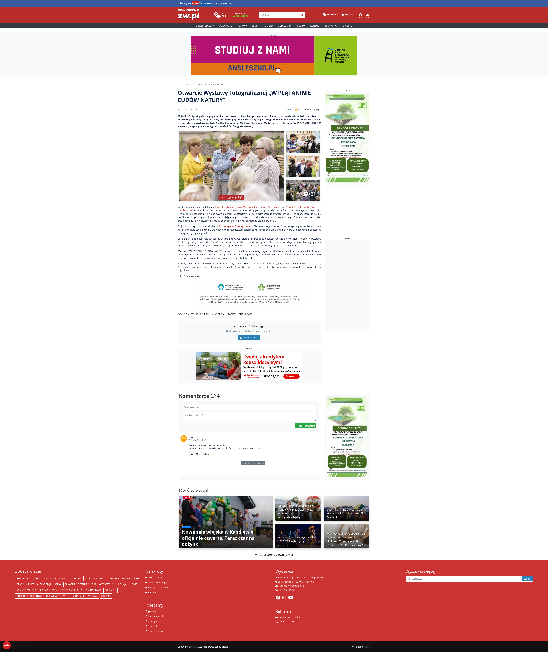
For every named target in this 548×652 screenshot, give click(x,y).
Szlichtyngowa (94, 578)
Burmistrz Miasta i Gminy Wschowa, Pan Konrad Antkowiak (246, 207)
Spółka (194, 314)
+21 (312, 194)
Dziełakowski (246, 314)
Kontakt (315, 25)
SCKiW (57, 584)
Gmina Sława (93, 590)
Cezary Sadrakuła (71, 590)
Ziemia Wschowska (186, 84)
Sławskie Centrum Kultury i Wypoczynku (90, 584)
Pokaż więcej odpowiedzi (253, 463)
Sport (255, 25)
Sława (36, 578)
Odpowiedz (208, 454)
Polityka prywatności (159, 587)
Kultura (268, 25)
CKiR (136, 578)
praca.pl (152, 626)
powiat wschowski (54, 578)
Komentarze (333, 15)
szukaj (527, 578)
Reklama (300, 25)
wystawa (220, 314)
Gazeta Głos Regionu (159, 582)
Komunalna (206, 314)
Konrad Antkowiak (119, 578)
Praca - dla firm (156, 631)
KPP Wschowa (48, 590)
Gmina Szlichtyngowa (84, 596)
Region (241, 25)
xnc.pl (367, 646)
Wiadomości (226, 25)
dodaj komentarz (306, 425)
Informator (331, 25)
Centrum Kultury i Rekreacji (34, 584)
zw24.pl (347, 25)
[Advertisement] (347, 285)
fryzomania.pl (155, 616)
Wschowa (183, 314)
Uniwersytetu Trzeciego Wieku (235, 226)
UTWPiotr (232, 314)
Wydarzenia (202, 84)
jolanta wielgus (26, 590)
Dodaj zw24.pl (250, 337)
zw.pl (194, 646)
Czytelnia (75, 578)
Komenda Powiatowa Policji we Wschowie (42, 596)
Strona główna (205, 25)
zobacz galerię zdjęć (231, 197)
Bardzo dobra (240, 15)
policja (122, 584)
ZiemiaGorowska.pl (222, 3)
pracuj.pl (152, 621)
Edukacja (110, 590)
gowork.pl (153, 611)
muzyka (105, 596)
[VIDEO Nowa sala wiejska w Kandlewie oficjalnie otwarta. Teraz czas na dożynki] (226, 521)
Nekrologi (350, 15)
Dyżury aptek (155, 577)
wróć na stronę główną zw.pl (274, 555)
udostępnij (313, 109)
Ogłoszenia (284, 25)
